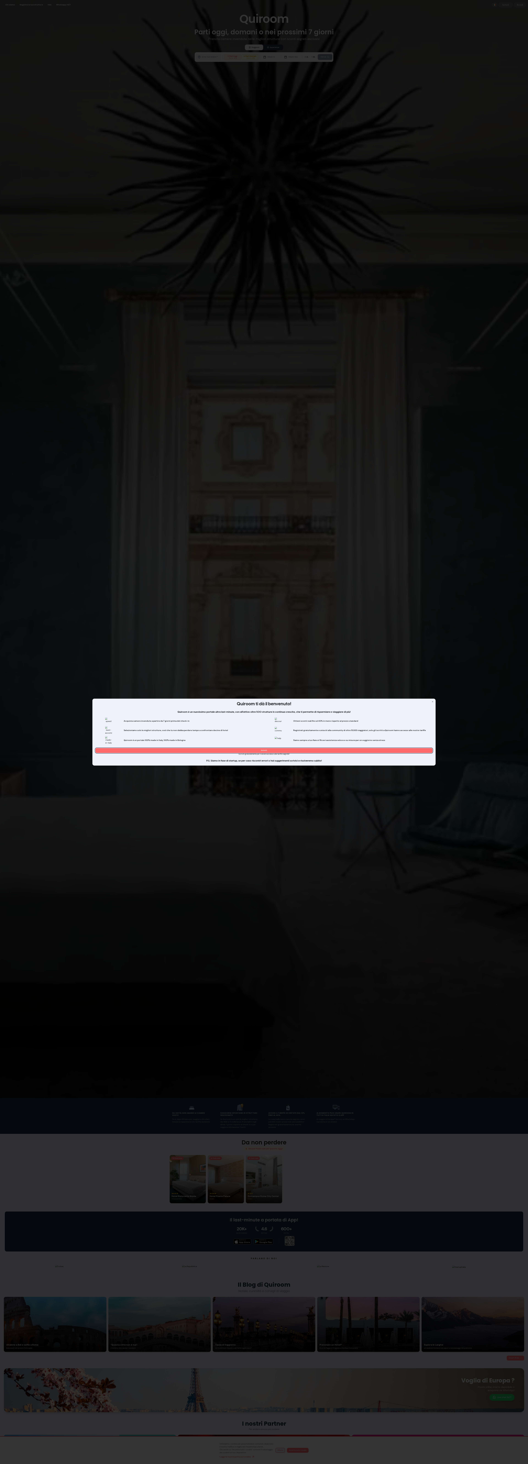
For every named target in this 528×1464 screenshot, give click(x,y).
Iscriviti (264, 750)
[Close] (433, 702)
